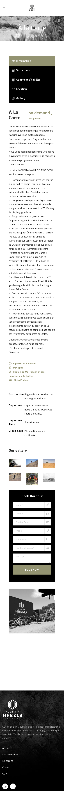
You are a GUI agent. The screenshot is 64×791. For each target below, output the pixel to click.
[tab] (32, 61)
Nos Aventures (10, 754)
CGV (4, 773)
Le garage (7, 760)
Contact (6, 767)
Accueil (5, 748)
